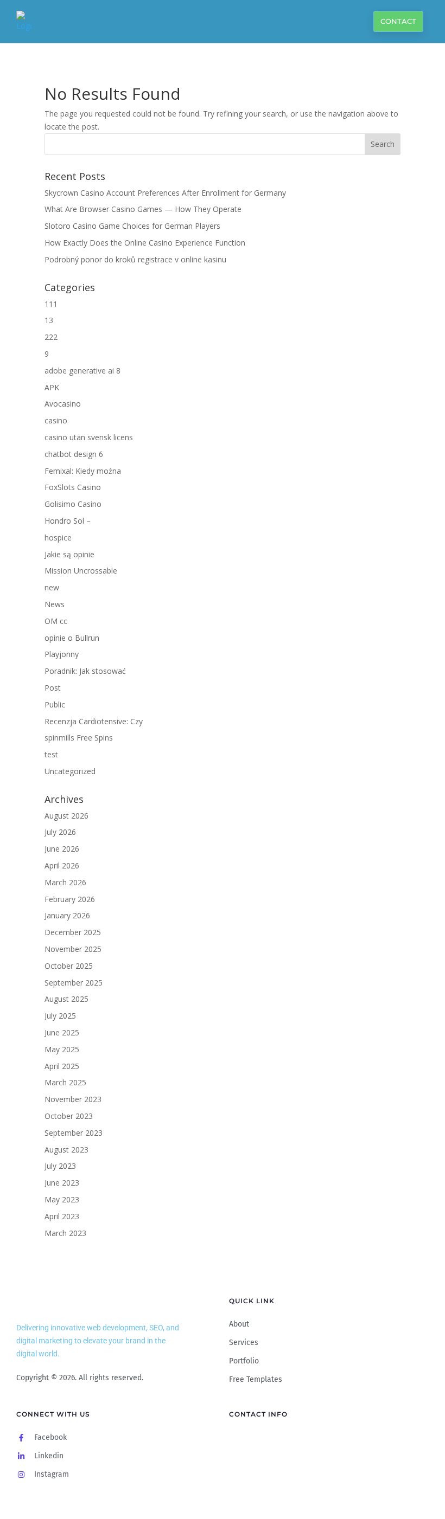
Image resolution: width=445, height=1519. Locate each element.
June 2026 (61, 849)
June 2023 (61, 1182)
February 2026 (69, 899)
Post (52, 688)
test (51, 754)
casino (55, 420)
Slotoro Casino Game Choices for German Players (132, 226)
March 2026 (65, 882)
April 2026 (61, 865)
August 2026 (66, 815)
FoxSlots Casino (72, 487)
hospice (58, 537)
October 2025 (68, 966)
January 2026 (67, 915)
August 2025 (66, 999)
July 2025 (60, 1015)
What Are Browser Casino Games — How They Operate (142, 209)
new (51, 587)
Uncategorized (70, 771)
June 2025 (61, 1032)
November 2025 (72, 949)
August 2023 (66, 1149)
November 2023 (72, 1099)
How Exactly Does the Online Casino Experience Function (144, 242)
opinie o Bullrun (71, 638)
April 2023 (61, 1216)
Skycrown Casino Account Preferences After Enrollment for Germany (165, 193)
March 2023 (65, 1233)
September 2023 (73, 1133)
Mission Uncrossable (80, 570)
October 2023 (68, 1116)
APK (51, 387)
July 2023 (60, 1166)
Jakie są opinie (69, 554)
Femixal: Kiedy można (82, 471)
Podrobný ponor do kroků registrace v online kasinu (135, 259)
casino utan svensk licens (88, 437)
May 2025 (61, 1049)
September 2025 (73, 982)
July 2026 (60, 832)
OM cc (55, 621)
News (54, 604)
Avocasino (62, 403)
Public (54, 704)
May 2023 (61, 1199)
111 (51, 304)
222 (51, 337)
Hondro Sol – (67, 521)
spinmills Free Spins (78, 737)
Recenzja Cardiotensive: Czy (93, 721)
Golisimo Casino (72, 504)
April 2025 (61, 1066)
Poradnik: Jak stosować (85, 671)
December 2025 (72, 932)
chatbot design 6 (73, 454)
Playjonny (61, 654)
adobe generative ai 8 (82, 370)
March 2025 (65, 1082)
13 (48, 320)
